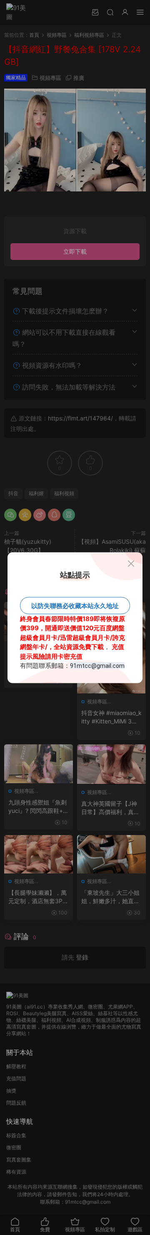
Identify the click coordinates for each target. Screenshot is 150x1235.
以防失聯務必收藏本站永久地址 (75, 605)
